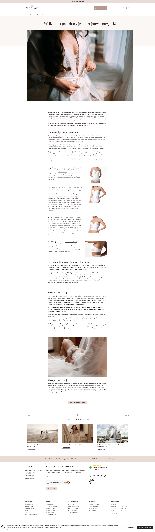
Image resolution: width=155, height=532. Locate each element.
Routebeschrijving (29, 478)
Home (47, 8)
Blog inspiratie (93, 508)
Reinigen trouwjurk (51, 514)
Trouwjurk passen (50, 508)
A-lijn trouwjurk (62, 172)
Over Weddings (29, 504)
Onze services (49, 504)
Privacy (26, 512)
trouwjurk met (69, 242)
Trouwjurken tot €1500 (73, 512)
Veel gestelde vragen (51, 506)
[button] (24, 436)
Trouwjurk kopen (50, 510)
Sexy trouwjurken (72, 510)
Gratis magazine (93, 506)
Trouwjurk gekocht (51, 512)
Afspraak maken (101, 8)
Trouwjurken (54, 8)
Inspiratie (74, 8)
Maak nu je (77, 1)
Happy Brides (92, 510)
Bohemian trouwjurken (73, 506)
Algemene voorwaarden (31, 514)
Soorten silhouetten (94, 504)
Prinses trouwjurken (73, 508)
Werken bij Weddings (30, 508)
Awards (27, 510)
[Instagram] (90, 476)
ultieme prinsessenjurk (68, 307)
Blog (30, 14)
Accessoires (64, 8)
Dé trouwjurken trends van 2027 (72, 445)
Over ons (88, 8)
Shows (82, 8)
